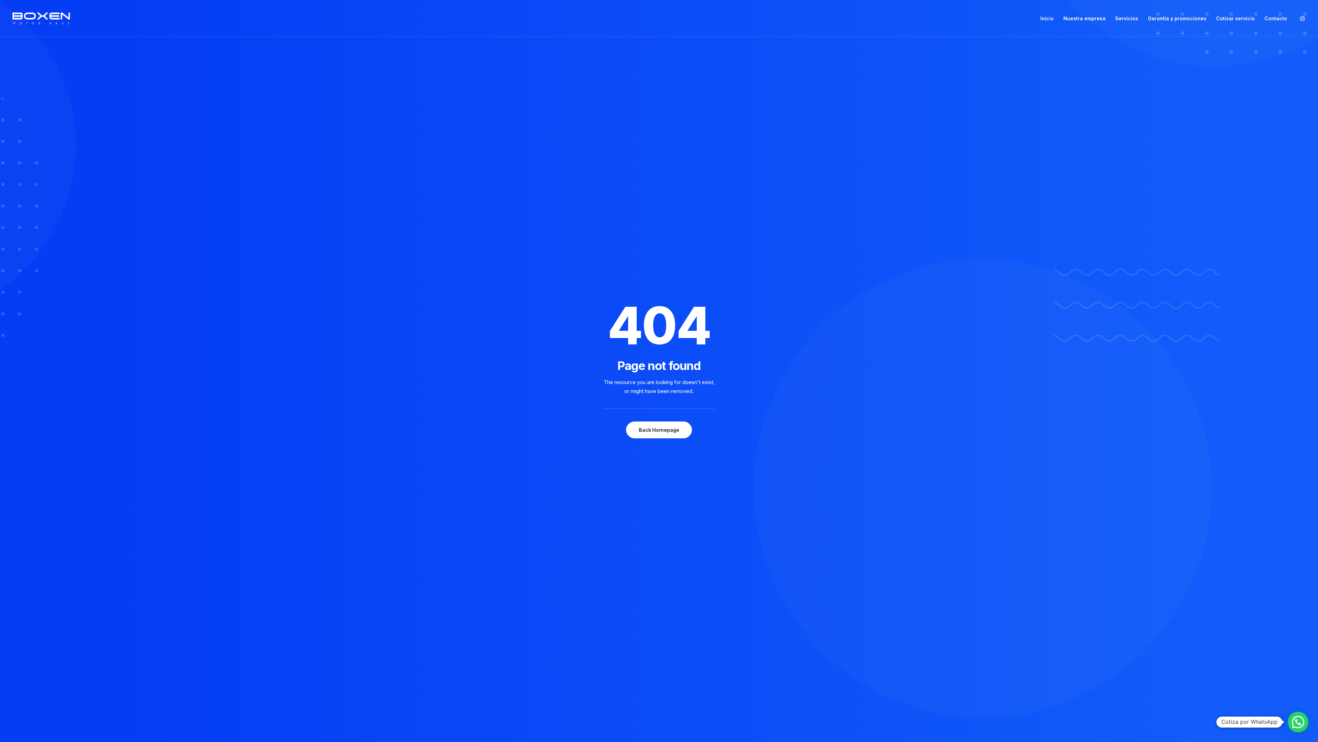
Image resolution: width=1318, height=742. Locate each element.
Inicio (1047, 18)
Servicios (1126, 18)
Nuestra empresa (1084, 18)
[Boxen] (41, 18)
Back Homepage (659, 430)
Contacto (1275, 18)
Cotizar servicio (1235, 18)
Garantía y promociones (1177, 18)
